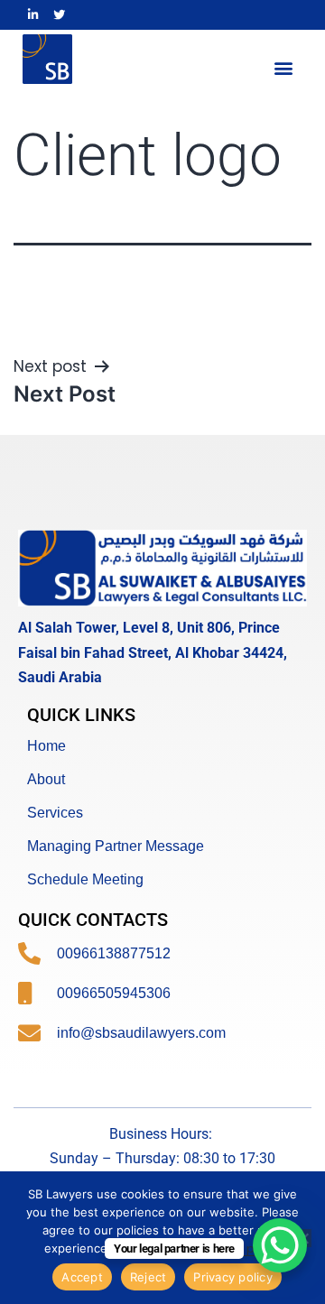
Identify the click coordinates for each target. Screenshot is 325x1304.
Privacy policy (233, 1277)
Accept (82, 1277)
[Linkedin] (33, 15)
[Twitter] (58, 15)
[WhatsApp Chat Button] (280, 1245)
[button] (283, 67)
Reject (148, 1277)
